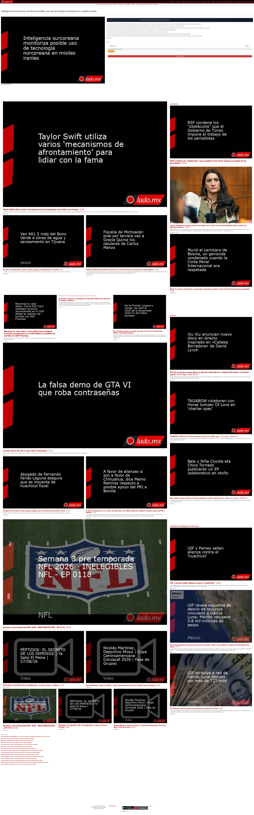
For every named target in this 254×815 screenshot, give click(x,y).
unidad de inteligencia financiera (184, 526)
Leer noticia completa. (180, 56)
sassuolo (150, 4)
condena (174, 103)
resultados (155, 4)
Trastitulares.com (125, 811)
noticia (173, 315)
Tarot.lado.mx (150, 806)
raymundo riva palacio (101, 4)
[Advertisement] (42, 285)
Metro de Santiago (139, 4)
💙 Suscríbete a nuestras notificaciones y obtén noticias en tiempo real (155, 19)
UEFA (146, 4)
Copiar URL (111, 51)
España (133, 4)
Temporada (121, 4)
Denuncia (115, 4)
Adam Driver (109, 4)
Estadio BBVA (127, 4)
